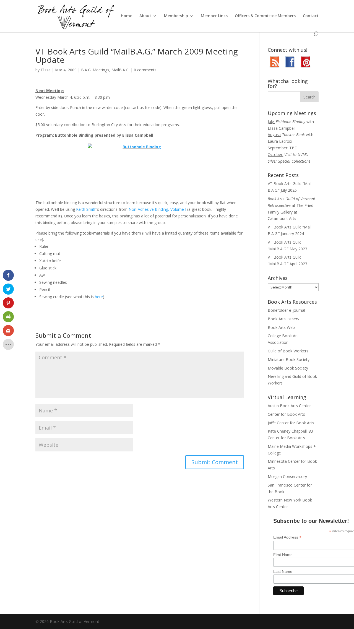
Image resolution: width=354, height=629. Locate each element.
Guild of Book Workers (288, 351)
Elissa (46, 69)
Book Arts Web (281, 327)
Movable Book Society (288, 368)
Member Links (214, 16)
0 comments (145, 69)
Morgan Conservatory (287, 476)
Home (126, 16)
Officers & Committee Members (265, 16)
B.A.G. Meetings (95, 69)
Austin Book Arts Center (289, 405)
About (145, 16)
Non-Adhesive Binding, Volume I (157, 209)
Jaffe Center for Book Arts (291, 422)
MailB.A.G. (120, 69)
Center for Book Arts (286, 414)
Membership (176, 16)
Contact (311, 16)
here (99, 296)
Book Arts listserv (283, 318)
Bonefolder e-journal (286, 310)
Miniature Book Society (288, 359)
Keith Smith (86, 209)
